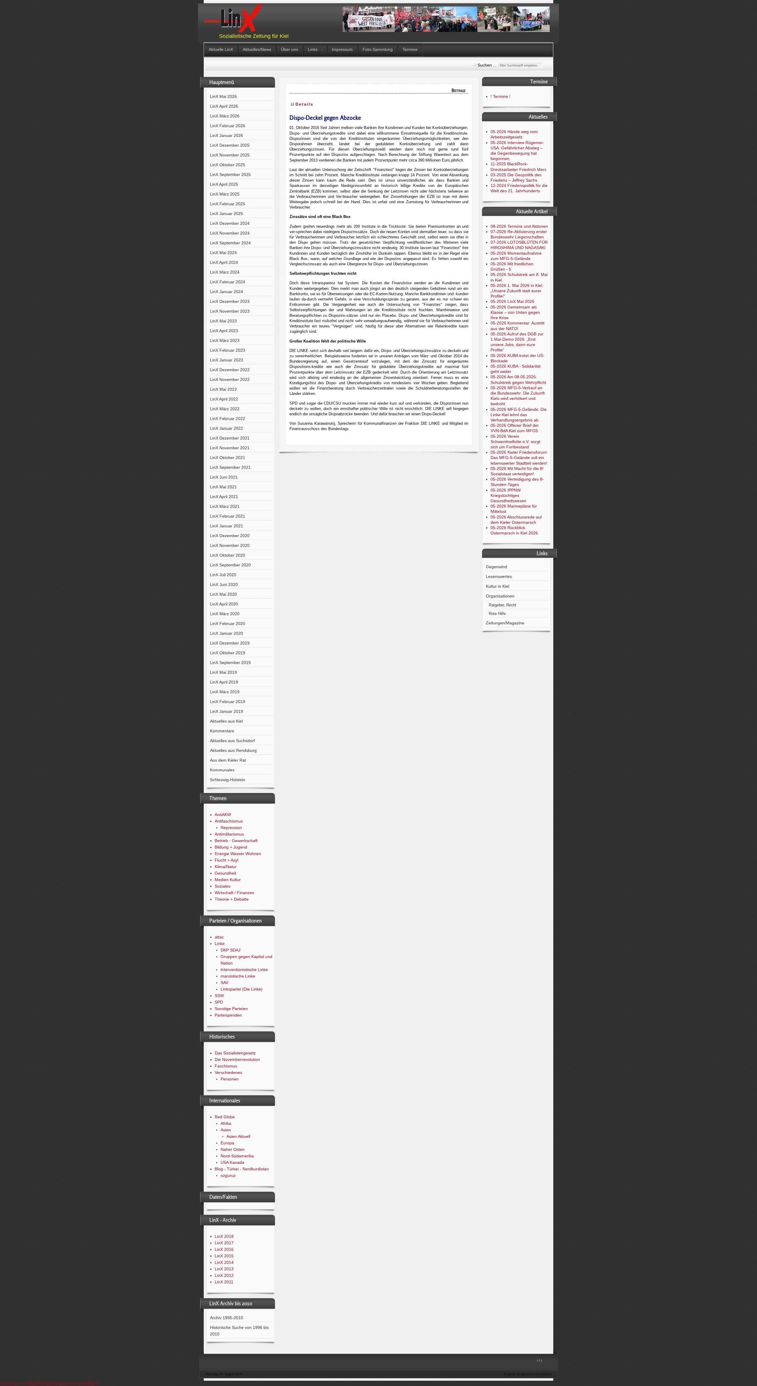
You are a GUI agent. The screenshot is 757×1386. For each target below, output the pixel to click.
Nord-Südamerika (237, 1156)
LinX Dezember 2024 (230, 223)
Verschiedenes (228, 1072)
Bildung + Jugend (231, 847)
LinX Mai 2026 (223, 96)
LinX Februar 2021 (227, 516)
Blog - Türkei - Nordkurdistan (242, 1169)
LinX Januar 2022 (226, 428)
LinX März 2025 (225, 194)
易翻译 (92, 1383)
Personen (230, 1079)
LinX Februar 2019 (227, 701)
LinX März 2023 (225, 340)
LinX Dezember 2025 (230, 145)
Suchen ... (487, 65)
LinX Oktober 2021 (227, 457)
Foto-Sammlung (378, 49)
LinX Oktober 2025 (227, 164)
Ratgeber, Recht (502, 605)
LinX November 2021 (230, 447)
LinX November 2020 (230, 545)
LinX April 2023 (224, 330)
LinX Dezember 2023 (230, 301)
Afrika (226, 1123)
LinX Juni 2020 (224, 584)
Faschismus (226, 1066)
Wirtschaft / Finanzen (234, 892)
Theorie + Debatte (232, 899)
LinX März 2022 (225, 408)
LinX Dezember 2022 (230, 369)
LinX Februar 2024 (227, 282)
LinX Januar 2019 (226, 711)
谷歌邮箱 (49, 1383)
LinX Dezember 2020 (230, 535)
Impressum (342, 49)
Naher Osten (233, 1149)
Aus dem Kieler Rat (228, 760)
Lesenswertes (499, 576)
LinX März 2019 (225, 691)
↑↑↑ (539, 1360)
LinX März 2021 (225, 506)
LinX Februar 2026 (227, 125)
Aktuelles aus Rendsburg (233, 750)
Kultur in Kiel (497, 586)
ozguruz (228, 1175)
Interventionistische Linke (244, 969)
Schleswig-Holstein (227, 779)
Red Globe (225, 1116)
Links (313, 49)
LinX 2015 (224, 1255)
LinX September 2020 (230, 565)
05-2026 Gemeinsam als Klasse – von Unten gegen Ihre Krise (515, 312)
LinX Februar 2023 (227, 350)
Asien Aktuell (238, 1136)
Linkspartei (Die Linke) (242, 989)
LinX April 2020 (224, 604)
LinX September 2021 (230, 467)
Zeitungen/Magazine (505, 623)
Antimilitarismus (229, 834)
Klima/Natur (226, 866)
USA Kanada (232, 1162)
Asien (226, 1129)
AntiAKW (223, 814)
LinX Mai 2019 (223, 672)
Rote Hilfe (497, 614)
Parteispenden (228, 1015)
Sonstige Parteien (231, 1008)
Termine (410, 49)
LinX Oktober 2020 (227, 555)
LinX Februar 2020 (227, 623)
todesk (80, 1383)
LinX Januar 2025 (226, 213)
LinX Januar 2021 (226, 526)
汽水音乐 (8, 1383)
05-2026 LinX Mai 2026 (512, 301)
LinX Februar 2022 (227, 418)
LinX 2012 (224, 1275)
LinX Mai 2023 (223, 321)
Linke (220, 943)
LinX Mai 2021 (223, 486)
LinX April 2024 (224, 262)
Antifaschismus (229, 821)
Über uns (289, 49)
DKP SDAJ (230, 950)
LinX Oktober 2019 (227, 652)
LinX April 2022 (224, 399)
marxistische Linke (238, 976)
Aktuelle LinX (221, 49)
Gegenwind (496, 566)
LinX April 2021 (224, 496)
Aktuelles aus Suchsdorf (232, 740)
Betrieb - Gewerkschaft (236, 840)
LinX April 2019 (224, 682)
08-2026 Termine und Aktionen (519, 226)
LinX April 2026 (224, 106)
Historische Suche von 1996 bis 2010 (239, 1330)
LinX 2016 (224, 1249)
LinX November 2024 (230, 233)
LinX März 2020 (225, 613)
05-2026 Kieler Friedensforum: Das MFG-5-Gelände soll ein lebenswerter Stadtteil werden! (519, 457)
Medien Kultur (228, 879)
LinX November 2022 (230, 379)
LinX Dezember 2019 (230, 643)
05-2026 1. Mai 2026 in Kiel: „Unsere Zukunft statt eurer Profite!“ (517, 290)
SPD (219, 1002)
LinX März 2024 (225, 272)
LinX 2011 (224, 1282)
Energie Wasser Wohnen (238, 853)
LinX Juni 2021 (224, 477)
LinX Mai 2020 (223, 594)
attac (219, 937)
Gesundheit (225, 873)
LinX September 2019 (230, 662)
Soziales (222, 886)
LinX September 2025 (230, 174)
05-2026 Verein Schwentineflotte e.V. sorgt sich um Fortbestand (515, 441)
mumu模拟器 (29, 1383)
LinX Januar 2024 (226, 291)
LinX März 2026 (225, 116)
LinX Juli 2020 (223, 574)
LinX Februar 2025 (227, 203)
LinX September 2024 (230, 242)
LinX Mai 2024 (223, 252)
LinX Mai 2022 (223, 389)
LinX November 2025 (230, 155)
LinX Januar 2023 (226, 360)
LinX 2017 (224, 1242)
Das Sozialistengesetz (235, 1053)
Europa (227, 1143)
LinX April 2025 (224, 184)
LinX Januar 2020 (226, 633)
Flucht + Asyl (226, 860)
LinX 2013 (224, 1269)
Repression (231, 827)
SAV (224, 982)
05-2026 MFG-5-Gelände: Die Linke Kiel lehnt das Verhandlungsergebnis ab (519, 414)
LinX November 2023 (230, 311)
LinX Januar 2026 (226, 135)
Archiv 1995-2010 (226, 1317)
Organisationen (500, 596)
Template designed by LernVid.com (527, 1374)
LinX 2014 (224, 1262)
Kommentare (222, 730)
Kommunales (222, 770)
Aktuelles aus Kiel (226, 721)
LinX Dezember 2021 (230, 438)
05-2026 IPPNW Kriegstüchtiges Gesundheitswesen (508, 495)
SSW (219, 995)
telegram (65, 1383)
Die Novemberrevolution (237, 1059)
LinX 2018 (224, 1236)
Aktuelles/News (257, 49)
